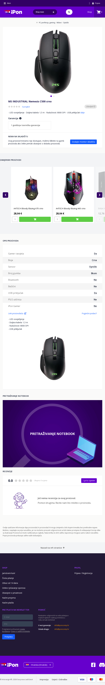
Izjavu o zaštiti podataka (20, 631)
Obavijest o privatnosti (12, 593)
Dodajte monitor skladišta (83, 141)
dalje (82, 112)
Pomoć (41, 609)
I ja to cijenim (89, 480)
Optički (65, 23)
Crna (94, 260)
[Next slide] (99, 195)
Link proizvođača (15, 313)
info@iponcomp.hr (61, 625)
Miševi (59, 23)
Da (95, 253)
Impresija (44, 679)
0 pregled (26, 107)
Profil (77, 567)
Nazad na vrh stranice (51, 547)
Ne (95, 279)
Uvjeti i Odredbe (59, 679)
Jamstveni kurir (8, 573)
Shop (89, 12)
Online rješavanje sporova (13, 588)
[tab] (51, 96)
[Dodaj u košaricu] (35, 219)
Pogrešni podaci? (89, 313)
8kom (94, 273)
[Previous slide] (5, 195)
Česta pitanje (8, 578)
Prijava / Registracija (83, 573)
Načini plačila (8, 602)
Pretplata (9, 636)
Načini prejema (9, 597)
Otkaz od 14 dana (10, 583)
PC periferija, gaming (47, 23)
